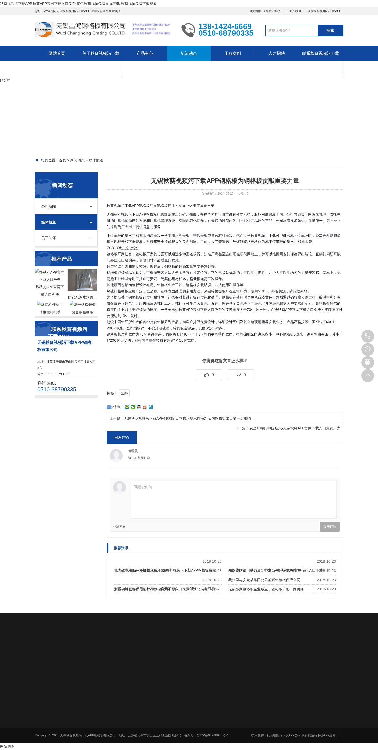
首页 (62, 160)
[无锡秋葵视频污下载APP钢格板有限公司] (104, 30)
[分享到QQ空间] (127, 407)
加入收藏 (295, 11)
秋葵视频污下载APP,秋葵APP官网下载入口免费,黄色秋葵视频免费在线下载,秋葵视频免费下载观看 (78, 4)
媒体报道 (96, 160)
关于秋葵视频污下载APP (100, 61)
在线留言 (141, 745)
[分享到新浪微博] (145, 407)
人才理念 (257, 719)
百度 (268, 11)
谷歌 (277, 11)
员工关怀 (48, 238)
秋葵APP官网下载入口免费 (222, 686)
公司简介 (141, 686)
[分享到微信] (133, 407)
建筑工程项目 (296, 699)
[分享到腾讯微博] (151, 407)
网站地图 (256, 11)
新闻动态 (189, 53)
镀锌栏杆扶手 (213, 713)
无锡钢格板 (86, 650)
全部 (124, 393)
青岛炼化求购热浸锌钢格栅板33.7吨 (143, 570)
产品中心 (145, 53)
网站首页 (57, 53)
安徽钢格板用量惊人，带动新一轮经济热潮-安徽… (268, 570)
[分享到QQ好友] (139, 407)
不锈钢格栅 (211, 692)
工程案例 (232, 53)
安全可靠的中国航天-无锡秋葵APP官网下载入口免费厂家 (294, 428)
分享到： (117, 407)
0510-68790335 (367, 336)
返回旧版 (64, 650)
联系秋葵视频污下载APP (324, 11)
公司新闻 (48, 206)
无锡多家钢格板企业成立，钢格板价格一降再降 (266, 589)
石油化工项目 (296, 692)
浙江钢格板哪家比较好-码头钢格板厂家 (145, 589)
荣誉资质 (141, 692)
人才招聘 (276, 53)
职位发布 (257, 725)
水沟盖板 (210, 699)
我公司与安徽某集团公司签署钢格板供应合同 (264, 580)
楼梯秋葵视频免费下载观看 (222, 706)
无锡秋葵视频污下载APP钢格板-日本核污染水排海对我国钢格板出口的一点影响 (187, 418)
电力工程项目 (296, 686)
